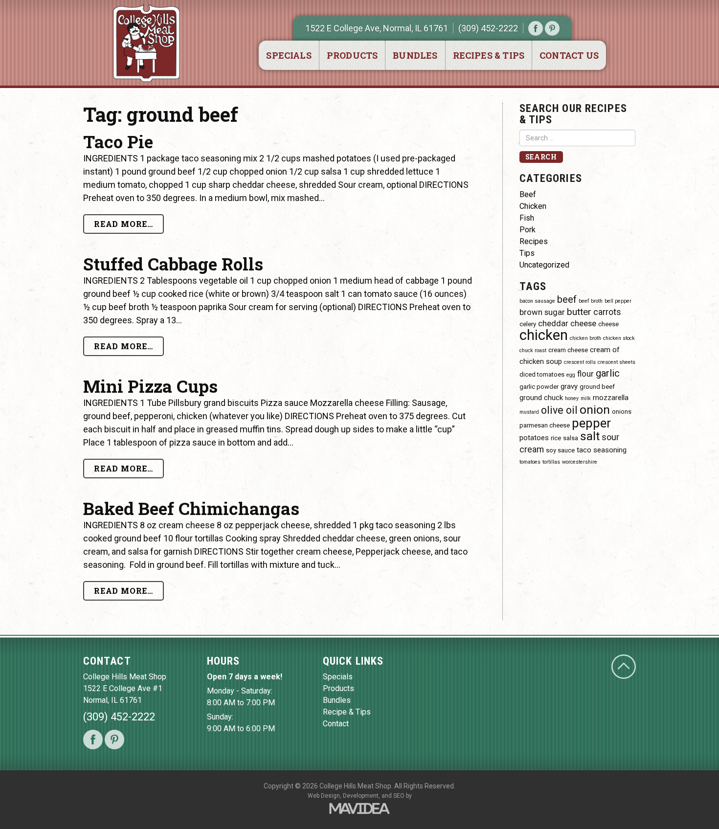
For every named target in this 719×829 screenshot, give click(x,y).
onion (595, 410)
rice (556, 438)
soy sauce (560, 450)
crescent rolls (580, 362)
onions (621, 411)
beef (567, 299)
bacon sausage (537, 301)
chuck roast (532, 350)
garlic (608, 373)
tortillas (551, 462)
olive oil (559, 410)
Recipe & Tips (347, 712)
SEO (398, 795)
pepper (591, 423)
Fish (526, 218)
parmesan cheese (544, 425)
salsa (570, 438)
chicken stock (619, 338)
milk (586, 398)
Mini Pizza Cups (150, 386)
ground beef (597, 386)
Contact (336, 723)
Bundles (415, 55)
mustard (529, 412)
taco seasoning (602, 450)
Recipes (533, 241)
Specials (288, 55)
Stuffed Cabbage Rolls (173, 263)
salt (590, 436)
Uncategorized (544, 264)
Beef (527, 194)
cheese (608, 324)
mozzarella (611, 397)
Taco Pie (118, 141)
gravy (569, 386)
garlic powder (539, 386)
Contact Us (569, 55)
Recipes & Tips (489, 55)
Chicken (532, 206)
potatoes (534, 437)
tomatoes (529, 462)
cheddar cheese (567, 323)
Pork (527, 229)
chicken (543, 335)
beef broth (591, 301)
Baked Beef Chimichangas (191, 508)
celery (527, 324)
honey (572, 398)
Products (352, 55)
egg (570, 375)
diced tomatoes (541, 374)
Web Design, (324, 795)
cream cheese (568, 350)
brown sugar (542, 312)
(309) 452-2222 (488, 28)
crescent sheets (616, 362)
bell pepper (618, 301)
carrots (607, 312)
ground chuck (541, 397)
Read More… (123, 224)
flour (585, 374)
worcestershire (579, 462)
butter (579, 311)
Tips (527, 253)
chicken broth (585, 338)
